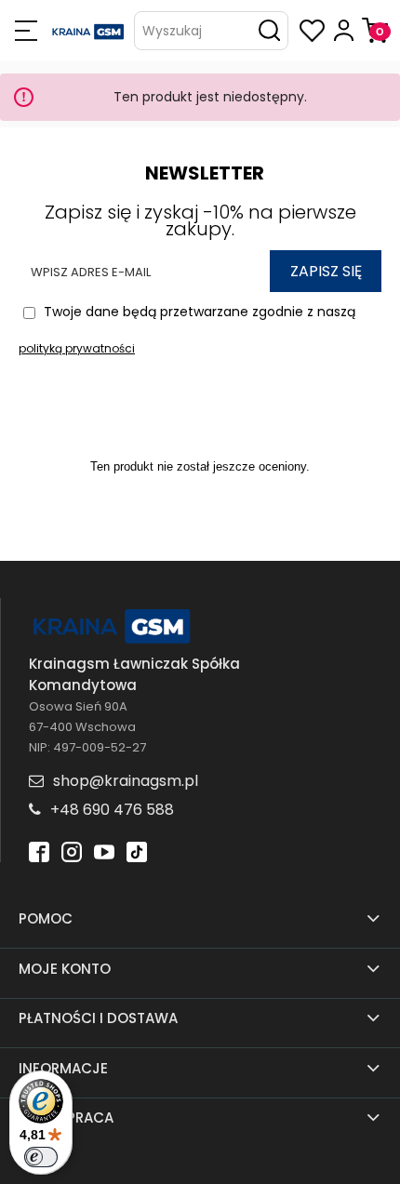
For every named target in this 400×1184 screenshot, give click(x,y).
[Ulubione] (312, 31)
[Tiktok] (137, 850)
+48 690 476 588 (112, 809)
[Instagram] (71, 850)
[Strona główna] (88, 30)
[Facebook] (39, 850)
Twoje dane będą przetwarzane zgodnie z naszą (187, 329)
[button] (25, 31)
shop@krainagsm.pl (125, 781)
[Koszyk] (375, 30)
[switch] (41, 1157)
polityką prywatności (77, 348)
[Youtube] (104, 850)
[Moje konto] (343, 30)
